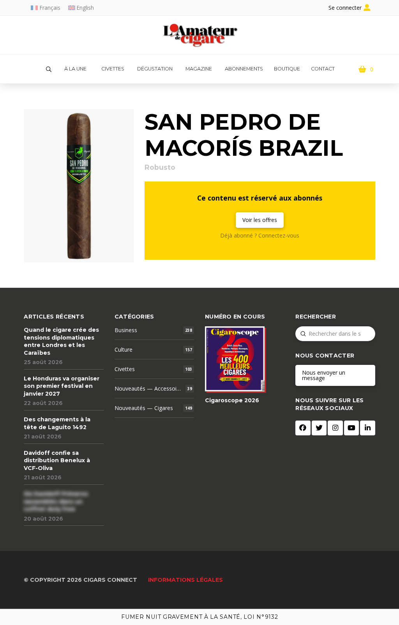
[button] (49, 69)
